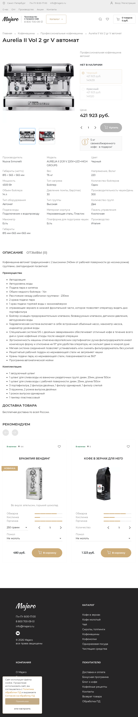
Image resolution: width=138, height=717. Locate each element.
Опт (13, 9)
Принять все (22, 701)
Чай (84, 624)
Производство (26, 9)
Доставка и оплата (93, 672)
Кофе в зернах (91, 614)
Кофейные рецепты (94, 686)
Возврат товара (92, 696)
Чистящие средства (94, 648)
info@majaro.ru (58, 3)
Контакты (52, 9)
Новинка (9, 468)
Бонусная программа (95, 677)
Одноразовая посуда (95, 643)
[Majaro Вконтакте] (18, 633)
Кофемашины (90, 634)
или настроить (22, 708)
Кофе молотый (91, 619)
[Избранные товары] (107, 19)
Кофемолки (89, 639)
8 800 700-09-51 (33, 22)
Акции (40, 9)
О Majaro (21, 672)
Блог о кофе (89, 681)
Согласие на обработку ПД (20, 696)
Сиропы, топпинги (93, 629)
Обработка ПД (91, 701)
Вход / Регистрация (125, 3)
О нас (5, 9)
